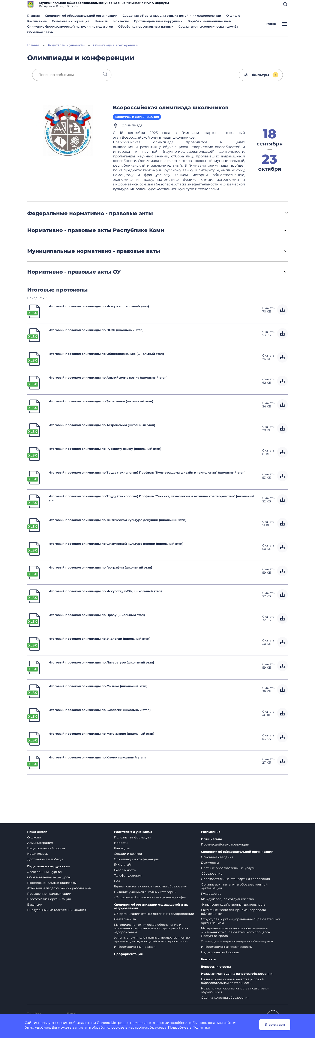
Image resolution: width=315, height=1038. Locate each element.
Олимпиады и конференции (136, 859)
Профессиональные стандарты (51, 883)
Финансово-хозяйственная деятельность (233, 904)
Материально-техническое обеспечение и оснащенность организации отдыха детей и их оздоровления (151, 928)
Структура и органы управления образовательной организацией (241, 921)
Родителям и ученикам (133, 832)
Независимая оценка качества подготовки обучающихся (235, 990)
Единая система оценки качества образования (151, 886)
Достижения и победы (45, 859)
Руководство (211, 894)
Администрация (40, 843)
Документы (210, 863)
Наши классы (37, 854)
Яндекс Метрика (111, 1023)
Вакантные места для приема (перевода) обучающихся (233, 912)
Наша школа (37, 832)
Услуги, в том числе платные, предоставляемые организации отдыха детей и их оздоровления (152, 939)
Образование (211, 873)
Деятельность (125, 919)
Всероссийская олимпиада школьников (170, 107)
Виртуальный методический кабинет (56, 910)
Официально (211, 839)
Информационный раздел (135, 947)
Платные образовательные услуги (228, 868)
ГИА (117, 881)
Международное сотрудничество (227, 899)
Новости (101, 21)
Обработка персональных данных (145, 26)
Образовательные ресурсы (48, 877)
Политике (201, 1027)
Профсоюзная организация (49, 899)
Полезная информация (71, 21)
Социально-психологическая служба (208, 26)
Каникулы (122, 848)
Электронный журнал (44, 872)
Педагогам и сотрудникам (48, 866)
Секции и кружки (128, 854)
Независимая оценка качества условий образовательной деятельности (232, 981)
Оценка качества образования (225, 998)
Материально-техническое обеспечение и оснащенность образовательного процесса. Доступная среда (235, 932)
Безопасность (125, 870)
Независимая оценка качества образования (237, 974)
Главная (33, 16)
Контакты (121, 21)
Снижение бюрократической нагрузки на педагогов (70, 26)
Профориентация (128, 954)
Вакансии (34, 904)
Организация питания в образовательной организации (234, 886)
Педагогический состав (46, 848)
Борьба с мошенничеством (209, 21)
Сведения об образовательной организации (81, 16)
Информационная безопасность (226, 947)
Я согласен (275, 1025)
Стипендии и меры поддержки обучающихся (237, 941)
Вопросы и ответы (216, 966)
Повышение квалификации (49, 894)
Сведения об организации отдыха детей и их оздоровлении (172, 16)
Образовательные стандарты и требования (235, 879)
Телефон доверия (128, 875)
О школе (233, 16)
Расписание (37, 21)
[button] (285, 4)
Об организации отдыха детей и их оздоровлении (154, 914)
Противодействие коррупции (158, 21)
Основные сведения (217, 857)
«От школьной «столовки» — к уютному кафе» (150, 897)
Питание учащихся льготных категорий (145, 892)
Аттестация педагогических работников (59, 888)
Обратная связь (40, 32)
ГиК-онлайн (123, 864)
